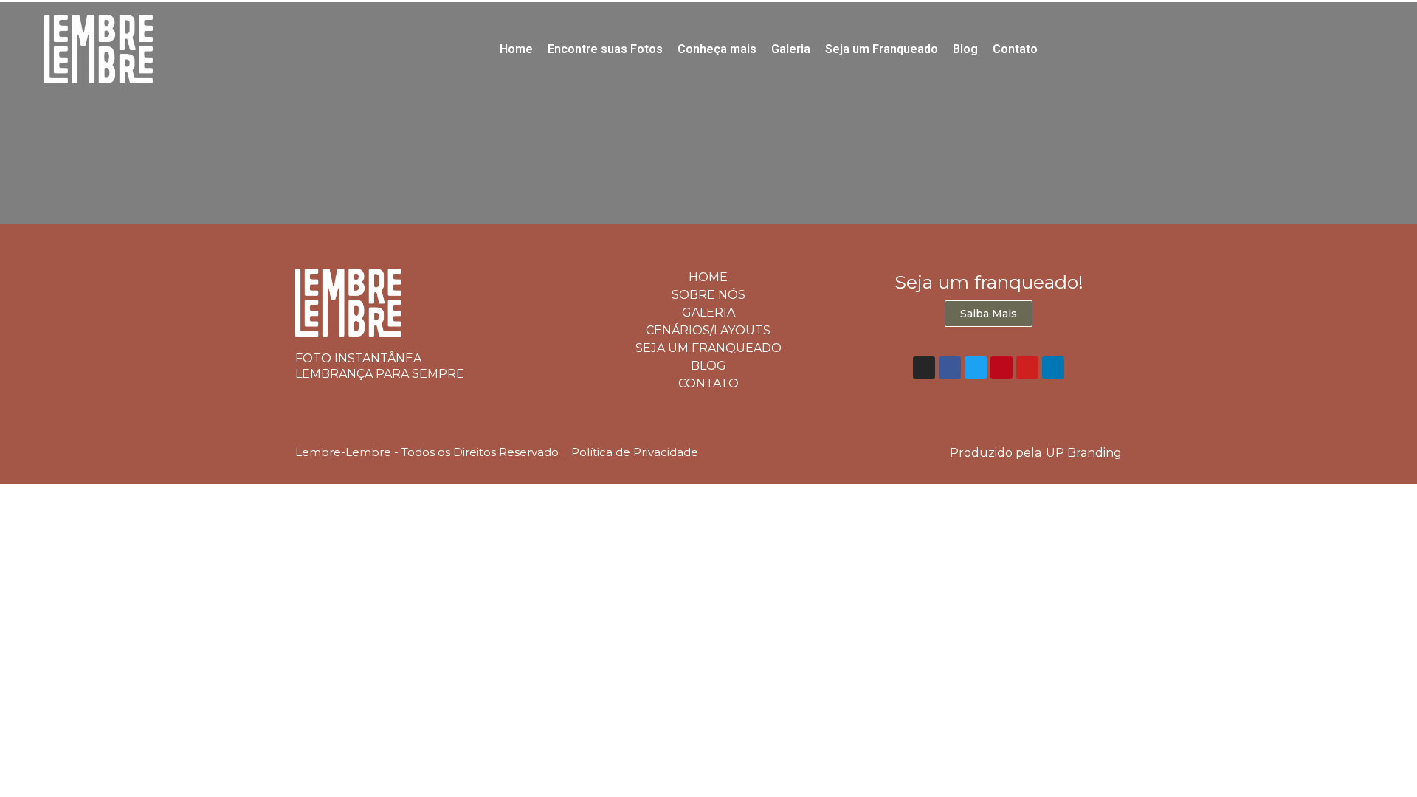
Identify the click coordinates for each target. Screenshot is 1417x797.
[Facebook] (950, 367)
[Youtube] (1027, 367)
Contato (1015, 49)
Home (516, 49)
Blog (965, 49)
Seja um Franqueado (881, 49)
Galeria (790, 49)
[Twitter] (976, 367)
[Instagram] (924, 367)
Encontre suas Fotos (605, 49)
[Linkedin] (1053, 367)
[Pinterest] (1001, 367)
